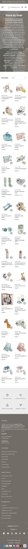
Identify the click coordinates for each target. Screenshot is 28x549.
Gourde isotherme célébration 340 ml (7, 263)
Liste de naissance (6, 496)
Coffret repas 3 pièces (19, 146)
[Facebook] (4, 533)
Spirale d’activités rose (20, 379)
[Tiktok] (20, 533)
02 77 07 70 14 (5, 442)
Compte (3, 505)
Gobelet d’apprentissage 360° (19, 240)
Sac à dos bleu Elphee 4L (5, 356)
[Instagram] (12, 533)
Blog (2, 489)
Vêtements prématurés (8, 454)
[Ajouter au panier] (11, 91)
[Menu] (2, 7)
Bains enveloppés (6, 481)
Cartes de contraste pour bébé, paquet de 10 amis (20, 122)
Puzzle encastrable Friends (20, 333)
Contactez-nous (6, 491)
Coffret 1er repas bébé (6, 146)
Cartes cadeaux (6, 483)
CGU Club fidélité (6, 515)
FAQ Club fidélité (6, 518)
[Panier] (25, 7)
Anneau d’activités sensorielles (20, 97)
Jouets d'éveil (5, 467)
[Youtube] (8, 533)
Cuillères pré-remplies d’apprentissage (6, 193)
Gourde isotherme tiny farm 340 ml (20, 263)
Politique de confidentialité (9, 513)
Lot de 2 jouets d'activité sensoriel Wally (20, 310)
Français (12, 529)
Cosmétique (5, 464)
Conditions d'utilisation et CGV (10, 508)
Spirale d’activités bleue (6, 379)
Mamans (3, 462)
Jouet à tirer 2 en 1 (20, 286)
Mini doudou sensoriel (4, 333)
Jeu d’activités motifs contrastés (6, 286)
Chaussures (4, 457)
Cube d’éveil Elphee (20, 169)
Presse (3, 478)
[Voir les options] (11, 140)
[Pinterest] (16, 533)
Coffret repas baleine (5, 169)
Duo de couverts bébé (6, 216)
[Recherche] (22, 7)
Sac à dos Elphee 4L (20, 356)
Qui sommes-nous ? (7, 476)
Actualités (4, 486)
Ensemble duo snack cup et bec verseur (6, 240)
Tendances (4, 494)
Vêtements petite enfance (9, 451)
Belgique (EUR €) (13, 526)
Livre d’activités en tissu (6, 309)
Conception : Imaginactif (14, 542)
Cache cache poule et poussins (7, 120)
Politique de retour (6, 510)
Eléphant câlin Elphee (19, 216)
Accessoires (4, 459)
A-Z (13, 78)
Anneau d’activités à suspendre (6, 97)
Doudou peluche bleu (19, 192)
